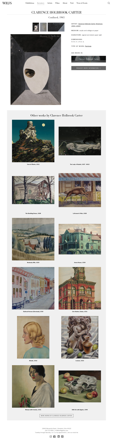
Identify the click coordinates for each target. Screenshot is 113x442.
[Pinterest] (62, 436)
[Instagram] (51, 436)
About (65, 3)
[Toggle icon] (109, 3)
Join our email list (73, 432)
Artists (49, 3)
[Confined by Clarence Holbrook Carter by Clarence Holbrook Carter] (35, 69)
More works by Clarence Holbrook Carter (56, 415)
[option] (36, 27)
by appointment (61, 432)
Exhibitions (30, 3)
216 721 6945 (49, 430)
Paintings (88, 46)
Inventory (40, 3)
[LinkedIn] (58, 436)
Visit (72, 3)
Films (57, 3)
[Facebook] (54, 436)
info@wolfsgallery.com (61, 430)
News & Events (82, 3)
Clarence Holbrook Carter (57, 12)
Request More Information (87, 68)
